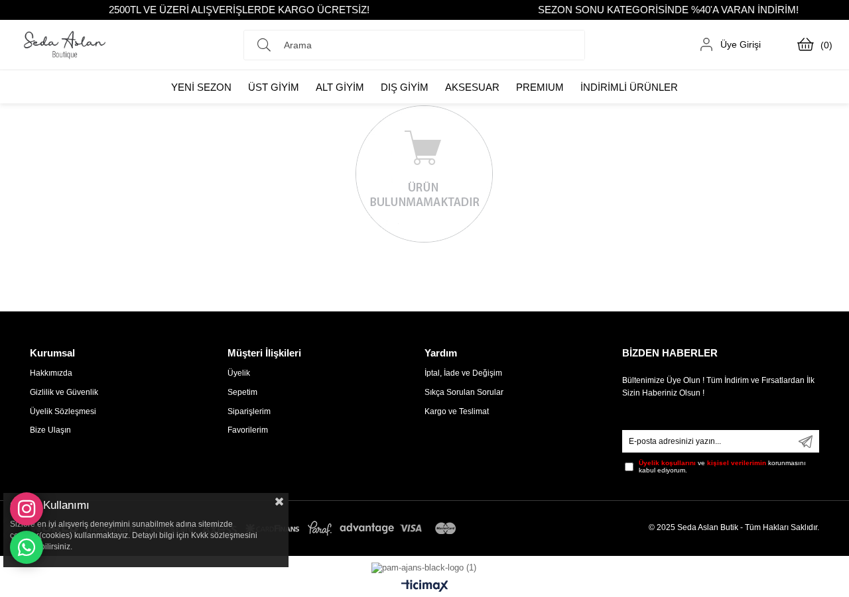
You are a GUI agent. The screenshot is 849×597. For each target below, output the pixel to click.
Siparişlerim (249, 411)
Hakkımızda (51, 373)
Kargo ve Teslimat (456, 411)
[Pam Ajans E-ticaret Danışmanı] (424, 564)
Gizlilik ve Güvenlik (64, 392)
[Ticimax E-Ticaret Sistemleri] (424, 587)
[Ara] (267, 45)
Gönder (805, 441)
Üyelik (239, 373)
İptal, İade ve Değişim (463, 373)
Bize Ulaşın (50, 430)
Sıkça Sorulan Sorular (463, 392)
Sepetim (242, 392)
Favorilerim (248, 430)
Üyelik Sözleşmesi (63, 411)
